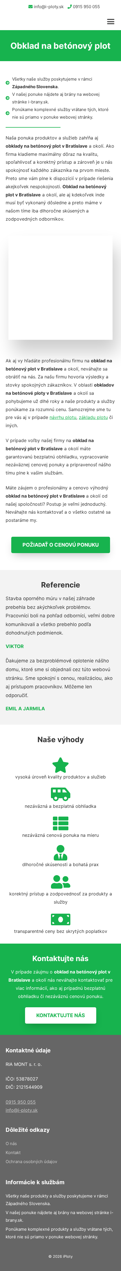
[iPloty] (10, 21)
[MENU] (112, 21)
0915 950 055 (86, 6)
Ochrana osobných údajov (31, 1161)
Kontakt (13, 1152)
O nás (11, 1143)
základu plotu (93, 417)
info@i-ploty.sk (48, 6)
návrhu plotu (63, 417)
